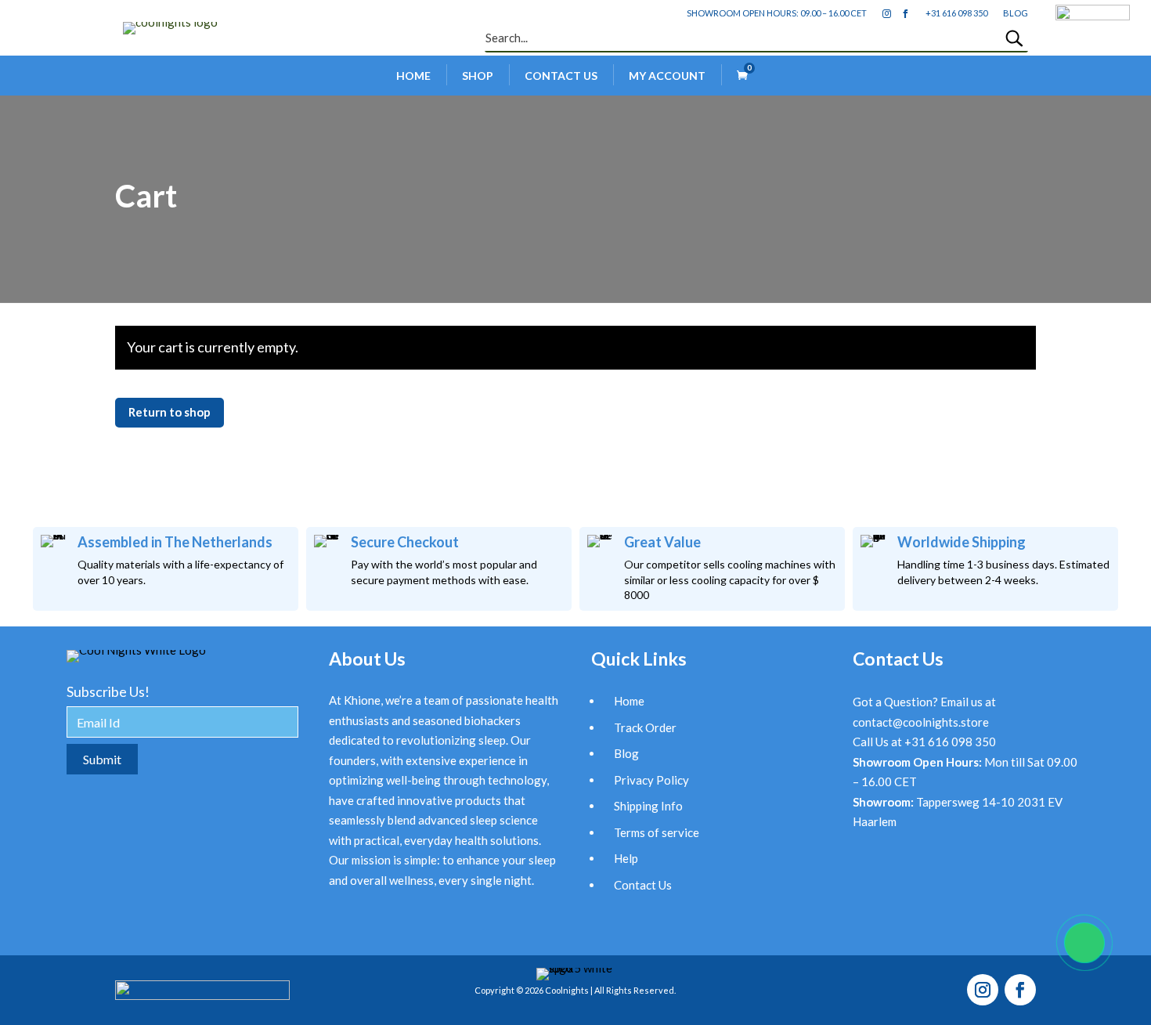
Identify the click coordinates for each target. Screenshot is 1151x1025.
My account (667, 75)
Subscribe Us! (108, 691)
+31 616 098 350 (956, 13)
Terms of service (656, 832)
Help (626, 858)
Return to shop (169, 412)
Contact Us (561, 75)
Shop (477, 75)
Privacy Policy (651, 780)
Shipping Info (648, 806)
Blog (626, 753)
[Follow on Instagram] (982, 989)
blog (1015, 13)
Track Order (645, 727)
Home (413, 75)
